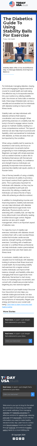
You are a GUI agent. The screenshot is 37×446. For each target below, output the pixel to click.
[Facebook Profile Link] (14, 439)
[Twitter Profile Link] (17, 439)
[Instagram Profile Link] (20, 439)
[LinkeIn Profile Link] (23, 439)
